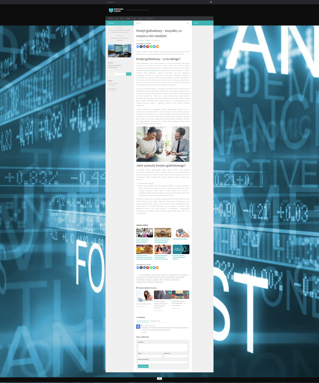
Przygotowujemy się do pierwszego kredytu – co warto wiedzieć (178, 303)
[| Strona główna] (116, 10)
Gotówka (110, 18)
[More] (157, 46)
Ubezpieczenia (149, 18)
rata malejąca (148, 279)
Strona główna (111, 2)
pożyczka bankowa (180, 277)
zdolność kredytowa (159, 282)
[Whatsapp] (150, 46)
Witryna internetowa (143, 359)
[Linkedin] (144, 46)
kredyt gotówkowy (147, 70)
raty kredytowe (156, 279)
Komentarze (143, 321)
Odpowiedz (143, 332)
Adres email (167, 353)
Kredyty (128, 18)
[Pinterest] (147, 46)
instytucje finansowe (156, 275)
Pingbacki (156, 321)
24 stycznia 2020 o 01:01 (149, 325)
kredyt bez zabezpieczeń (174, 275)
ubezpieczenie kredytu (141, 282)
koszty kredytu (164, 275)
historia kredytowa (146, 275)
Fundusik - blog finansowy (114, 65)
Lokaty (134, 18)
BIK (140, 275)
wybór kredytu (150, 282)
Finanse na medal (112, 67)
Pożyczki (140, 18)
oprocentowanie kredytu (159, 277)
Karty (116, 18)
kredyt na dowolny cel (141, 277)
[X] (141, 46)
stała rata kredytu (167, 279)
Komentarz (141, 342)
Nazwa (140, 353)
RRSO (161, 279)
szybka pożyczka (175, 279)
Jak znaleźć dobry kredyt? (143, 304)
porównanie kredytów (170, 277)
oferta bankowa (150, 277)
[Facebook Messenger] (154, 46)
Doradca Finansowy (145, 40)
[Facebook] (137, 46)
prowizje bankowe (140, 279)
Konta (122, 18)
